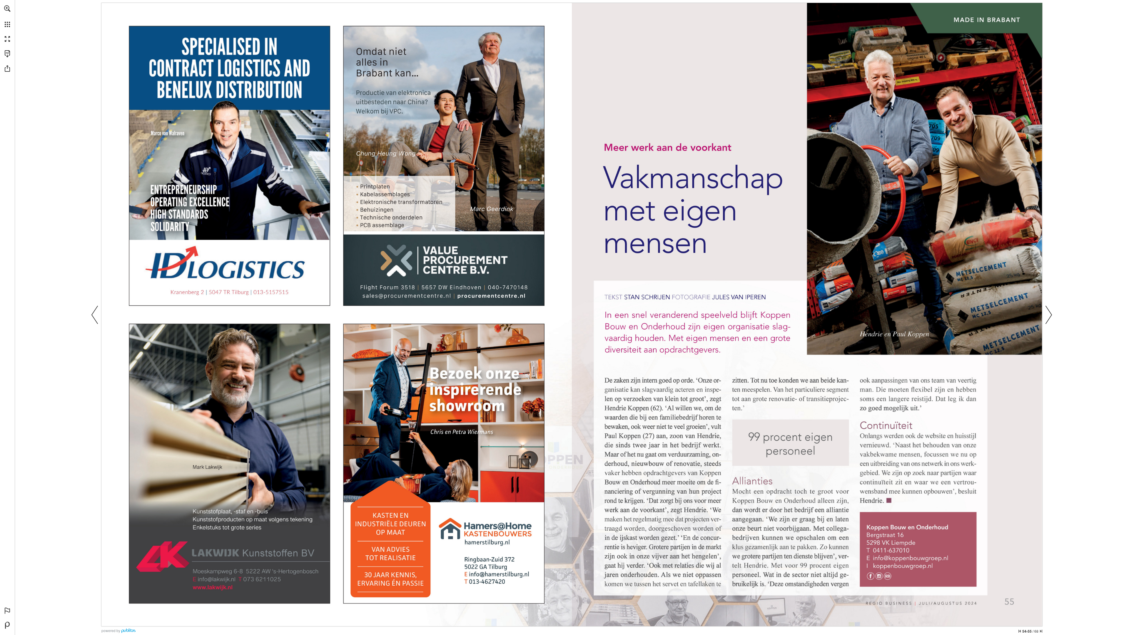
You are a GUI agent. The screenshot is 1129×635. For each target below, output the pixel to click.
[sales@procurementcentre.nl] (407, 296)
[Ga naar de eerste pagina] (1019, 631)
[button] (7, 8)
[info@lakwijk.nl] (217, 580)
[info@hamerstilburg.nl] (499, 574)
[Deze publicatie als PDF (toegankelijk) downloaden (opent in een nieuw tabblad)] (7, 53)
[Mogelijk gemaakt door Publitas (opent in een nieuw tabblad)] (7, 625)
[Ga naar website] (491, 296)
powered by (110, 630)
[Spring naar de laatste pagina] (1041, 631)
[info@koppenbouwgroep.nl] (910, 557)
